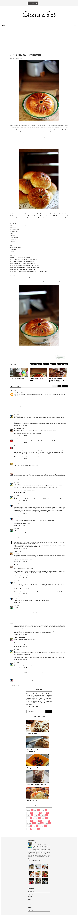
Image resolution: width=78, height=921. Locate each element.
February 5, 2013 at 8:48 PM (20, 675)
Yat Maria (16, 445)
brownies (42, 810)
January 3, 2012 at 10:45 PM (20, 561)
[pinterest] (36, 3)
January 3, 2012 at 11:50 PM (20, 602)
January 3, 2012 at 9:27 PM (20, 479)
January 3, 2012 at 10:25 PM (20, 537)
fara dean (16, 462)
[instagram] (33, 3)
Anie (15, 620)
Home (11, 52)
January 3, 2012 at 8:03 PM (20, 458)
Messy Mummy (17, 428)
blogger (54, 386)
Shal (15, 540)
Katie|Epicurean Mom (19, 637)
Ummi (15, 472)
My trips (38, 823)
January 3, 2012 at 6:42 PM (20, 442)
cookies (44, 812)
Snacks (28, 828)
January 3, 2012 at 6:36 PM (20, 435)
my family (36, 820)
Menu (3, 25)
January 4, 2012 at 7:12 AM (20, 659)
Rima (15, 414)
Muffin (28, 820)
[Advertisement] (39, 40)
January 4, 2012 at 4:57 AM (20, 646)
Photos (28, 826)
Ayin (15, 352)
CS (14, 564)
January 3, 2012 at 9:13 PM (20, 469)
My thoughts (29, 823)
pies (34, 826)
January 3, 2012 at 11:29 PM (20, 577)
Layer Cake (35, 818)
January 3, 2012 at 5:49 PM (20, 425)
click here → (29, 704)
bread (35, 810)
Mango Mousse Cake (33, 768)
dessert (28, 815)
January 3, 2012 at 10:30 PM (20, 548)
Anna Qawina (17, 438)
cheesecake (36, 812)
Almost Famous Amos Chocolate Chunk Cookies (37, 750)
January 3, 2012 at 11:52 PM (20, 617)
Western (35, 828)
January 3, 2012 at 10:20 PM (20, 513)
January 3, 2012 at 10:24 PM (20, 525)
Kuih (28, 818)
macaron (43, 818)
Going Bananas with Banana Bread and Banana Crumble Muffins (57, 380)
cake (28, 812)
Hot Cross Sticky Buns (17, 378)
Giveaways (43, 815)
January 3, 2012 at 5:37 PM (20, 411)
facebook (64, 386)
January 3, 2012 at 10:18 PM (20, 500)
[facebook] (29, 3)
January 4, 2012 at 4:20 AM (20, 634)
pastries (46, 823)
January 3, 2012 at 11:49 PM (20, 593)
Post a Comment (16, 685)
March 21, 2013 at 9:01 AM (20, 682)
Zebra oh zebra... (32, 733)
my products (45, 820)
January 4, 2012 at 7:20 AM (20, 667)
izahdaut (16, 551)
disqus (59, 386)
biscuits (28, 810)
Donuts (36, 815)
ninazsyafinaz (17, 392)
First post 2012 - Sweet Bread (36, 379)
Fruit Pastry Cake (32, 800)
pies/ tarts (41, 826)
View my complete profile (34, 860)
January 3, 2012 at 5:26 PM (20, 398)
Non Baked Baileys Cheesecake (36, 784)
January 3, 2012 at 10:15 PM (20, 492)
